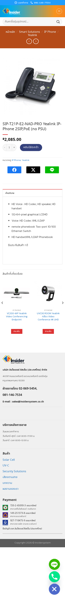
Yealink (32, 35)
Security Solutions (14, 471)
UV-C (6, 466)
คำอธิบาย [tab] (9, 193)
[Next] (62, 309)
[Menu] (59, 11)
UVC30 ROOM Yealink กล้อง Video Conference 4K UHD (48, 316)
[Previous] (2, 309)
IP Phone (50, 32)
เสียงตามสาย (10, 477)
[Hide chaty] (54, 589)
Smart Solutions (29, 32)
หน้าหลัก (10, 32)
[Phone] (54, 576)
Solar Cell (9, 460)
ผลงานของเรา (11, 489)
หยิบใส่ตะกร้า (31, 147)
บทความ (7, 483)
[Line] (54, 564)
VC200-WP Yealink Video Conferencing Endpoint (16, 316)
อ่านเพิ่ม (17, 331)
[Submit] (58, 21)
